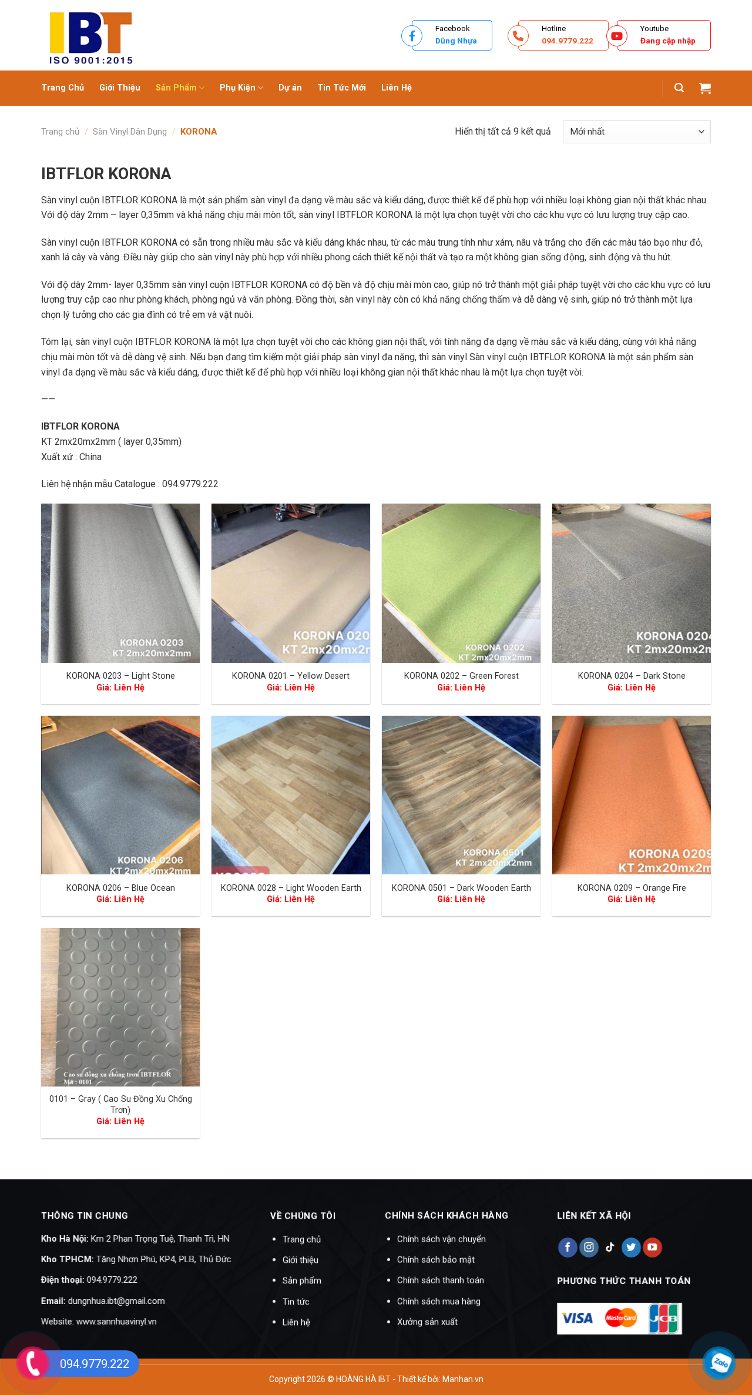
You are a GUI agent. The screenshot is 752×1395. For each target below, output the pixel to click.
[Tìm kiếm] (679, 87)
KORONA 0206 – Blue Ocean (120, 888)
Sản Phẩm (176, 88)
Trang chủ (60, 131)
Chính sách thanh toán (440, 1281)
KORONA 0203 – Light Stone (120, 676)
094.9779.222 (112, 1280)
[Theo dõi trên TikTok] (609, 1247)
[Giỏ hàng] (705, 88)
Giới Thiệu (119, 88)
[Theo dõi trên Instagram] (588, 1247)
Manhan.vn (463, 1379)
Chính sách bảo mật (436, 1260)
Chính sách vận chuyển (441, 1239)
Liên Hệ (396, 88)
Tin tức (296, 1301)
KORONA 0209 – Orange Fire (632, 888)
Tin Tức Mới (341, 88)
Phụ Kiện (238, 88)
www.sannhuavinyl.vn (116, 1321)
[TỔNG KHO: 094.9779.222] (196, 35)
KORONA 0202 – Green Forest (461, 676)
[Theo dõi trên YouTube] (652, 1247)
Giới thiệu (300, 1260)
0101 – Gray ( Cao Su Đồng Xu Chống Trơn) (120, 1104)
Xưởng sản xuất (427, 1322)
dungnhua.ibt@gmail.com (116, 1301)
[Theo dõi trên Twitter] (630, 1247)
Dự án (290, 88)
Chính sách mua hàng (439, 1301)
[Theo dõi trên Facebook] (567, 1247)
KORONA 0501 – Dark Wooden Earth (461, 888)
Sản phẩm (302, 1281)
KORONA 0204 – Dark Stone (632, 676)
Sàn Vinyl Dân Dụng (130, 131)
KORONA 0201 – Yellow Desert (291, 676)
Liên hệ (296, 1322)
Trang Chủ (62, 88)
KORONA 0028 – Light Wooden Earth (291, 888)
